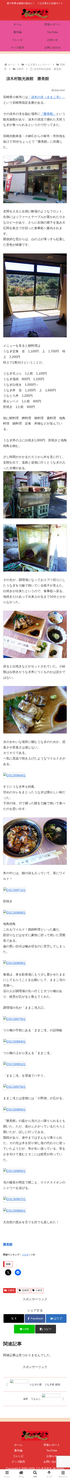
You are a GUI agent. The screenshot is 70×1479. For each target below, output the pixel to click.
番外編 (18, 1450)
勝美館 (7, 1244)
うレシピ (18, 1456)
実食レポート (52, 1444)
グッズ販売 (18, 1461)
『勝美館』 (48, 113)
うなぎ (25, 1254)
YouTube (51, 1450)
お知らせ (51, 1456)
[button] (45, 1329)
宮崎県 (25, 1290)
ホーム (18, 1444)
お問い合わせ (52, 1461)
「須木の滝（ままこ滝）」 (46, 97)
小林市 (11, 1290)
